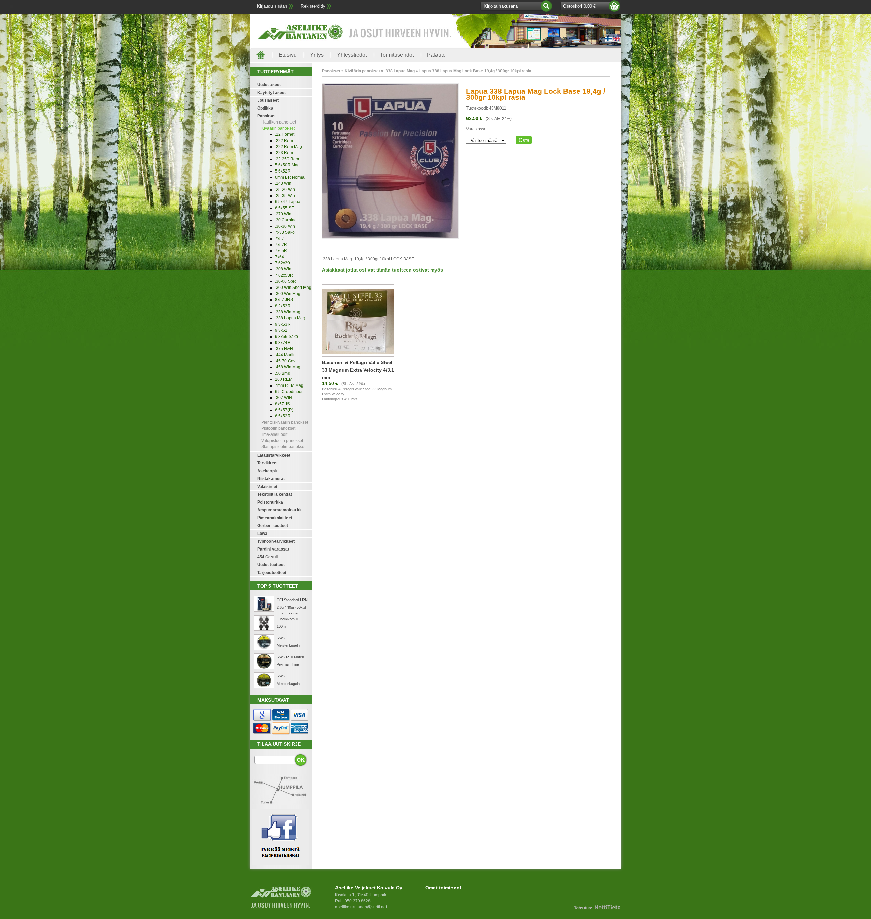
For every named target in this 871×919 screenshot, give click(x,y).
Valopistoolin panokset (282, 440)
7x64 (279, 257)
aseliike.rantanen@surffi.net (361, 907)
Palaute (436, 55)
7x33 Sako (285, 232)
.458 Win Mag (287, 367)
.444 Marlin (285, 354)
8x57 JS (282, 403)
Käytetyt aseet (271, 92)
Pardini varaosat (273, 549)
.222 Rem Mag (288, 146)
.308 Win (283, 269)
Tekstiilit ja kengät (274, 494)
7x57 (279, 238)
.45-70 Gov (285, 361)
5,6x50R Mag (287, 165)
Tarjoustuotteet (271, 572)
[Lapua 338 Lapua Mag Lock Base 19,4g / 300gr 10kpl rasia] (390, 237)
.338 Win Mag (287, 312)
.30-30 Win (285, 226)
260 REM (283, 379)
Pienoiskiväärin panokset (284, 422)
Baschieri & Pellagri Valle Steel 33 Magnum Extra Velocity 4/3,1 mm (358, 370)
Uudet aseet (269, 84)
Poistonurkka (270, 502)
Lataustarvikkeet (273, 455)
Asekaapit (267, 471)
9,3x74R (283, 342)
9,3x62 (281, 330)
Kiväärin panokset (278, 128)
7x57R (281, 244)
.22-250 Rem (287, 159)
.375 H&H (284, 348)
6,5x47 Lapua (287, 201)
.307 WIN (283, 397)
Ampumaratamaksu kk (279, 510)
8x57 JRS (284, 299)
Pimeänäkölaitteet (274, 517)
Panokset (266, 116)
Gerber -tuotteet (272, 525)
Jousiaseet (268, 100)
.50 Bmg (282, 373)
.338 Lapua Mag (290, 318)
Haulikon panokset (278, 122)
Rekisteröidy (313, 6)
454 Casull (267, 557)
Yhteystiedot (352, 55)
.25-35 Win (285, 195)
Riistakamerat (271, 478)
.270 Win (283, 214)
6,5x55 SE (284, 208)
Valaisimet (267, 486)
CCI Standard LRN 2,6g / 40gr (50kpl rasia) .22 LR (292, 607)
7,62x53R (284, 275)
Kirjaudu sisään (272, 6)
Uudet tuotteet (271, 564)
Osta (524, 140)
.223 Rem (284, 152)
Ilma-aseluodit (274, 434)
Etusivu (288, 55)
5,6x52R (283, 171)
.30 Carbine (286, 220)
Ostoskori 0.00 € (579, 6)
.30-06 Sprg (286, 281)
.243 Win (283, 183)
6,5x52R (283, 416)
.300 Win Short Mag (293, 287)
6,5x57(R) (284, 410)
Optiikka (265, 108)
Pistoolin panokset (278, 428)
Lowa (262, 533)
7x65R (281, 250)
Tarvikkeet (267, 463)
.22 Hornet (284, 134)
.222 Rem (284, 140)
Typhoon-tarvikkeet (276, 541)
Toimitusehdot (397, 55)
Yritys (317, 55)
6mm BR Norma (290, 177)
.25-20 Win (285, 189)
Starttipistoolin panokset (283, 446)
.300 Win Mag (287, 293)
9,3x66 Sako (286, 336)
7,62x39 (282, 263)
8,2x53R (283, 305)
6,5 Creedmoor (289, 391)
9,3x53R (283, 324)
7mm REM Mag (289, 385)
